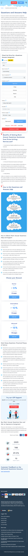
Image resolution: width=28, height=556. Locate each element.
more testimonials (5, 471)
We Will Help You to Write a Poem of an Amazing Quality (12, 530)
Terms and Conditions (5, 516)
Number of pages (5, 112)
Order (14, 2)
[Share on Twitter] (23, 435)
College (14, 86)
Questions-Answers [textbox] (8, 77)
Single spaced (8, 121)
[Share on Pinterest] (26, 435)
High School (15, 83)
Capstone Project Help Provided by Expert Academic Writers (13, 546)
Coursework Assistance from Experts (8, 544)
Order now (14, 297)
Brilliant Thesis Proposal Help (7, 534)
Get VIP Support (14, 406)
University (15, 90)
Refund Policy (4, 520)
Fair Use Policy (4, 524)
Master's (14, 93)
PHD (15, 96)
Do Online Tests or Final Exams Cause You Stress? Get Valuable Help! (12, 539)
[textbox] (15, 109)
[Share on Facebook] (21, 435)
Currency (3, 62)
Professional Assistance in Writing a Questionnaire (11, 532)
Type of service (5, 68)
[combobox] (14, 77)
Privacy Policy (4, 518)
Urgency (3, 100)
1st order (8, 60)
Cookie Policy (3, 522)
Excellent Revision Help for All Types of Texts (10, 536)
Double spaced (20, 121)
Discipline (4, 106)
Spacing (3, 118)
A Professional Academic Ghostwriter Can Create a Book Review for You (12, 542)
